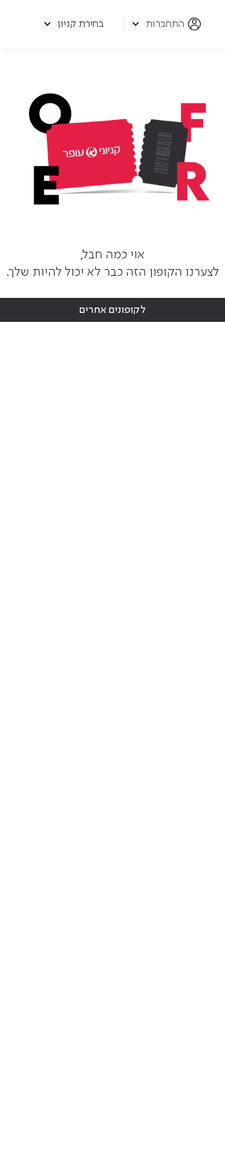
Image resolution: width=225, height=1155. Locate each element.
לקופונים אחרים (112, 309)
